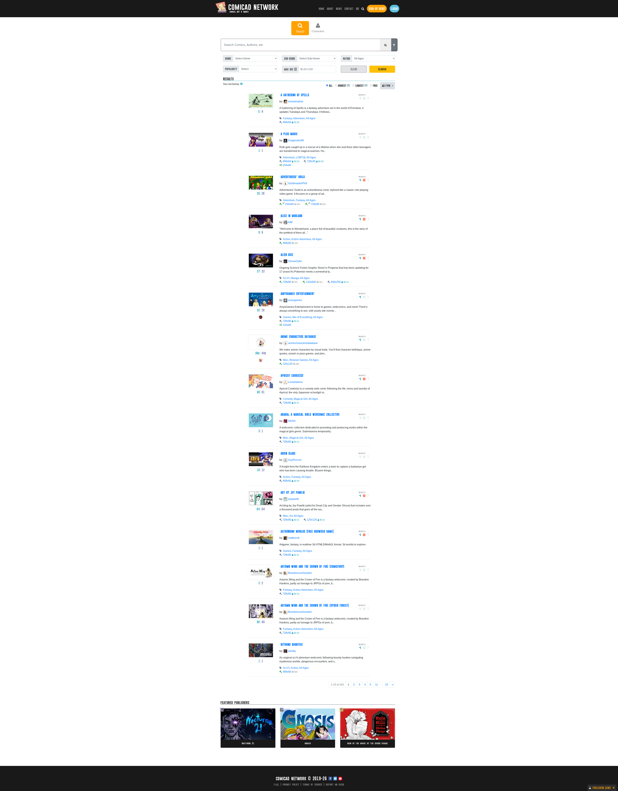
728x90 (315, 204)
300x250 (336, 282)
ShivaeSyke (294, 261)
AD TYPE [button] (386, 85)
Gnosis (308, 743)
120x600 (311, 282)
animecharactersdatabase (302, 343)
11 (376, 684)
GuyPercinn (294, 459)
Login (394, 8)
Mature (244, 728)
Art (291, 515)
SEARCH (382, 69)
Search (300, 31)
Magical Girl (300, 399)
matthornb (293, 538)
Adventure (299, 118)
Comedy (287, 399)
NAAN (291, 421)
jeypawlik (293, 499)
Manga (295, 278)
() (344, 85)
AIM (289, 222)
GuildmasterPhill (297, 183)
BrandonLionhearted (299, 573)
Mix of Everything (302, 317)
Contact (348, 8)
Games (287, 317)
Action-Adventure (301, 239)
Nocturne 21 (248, 743)
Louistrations (295, 382)
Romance (350, 728)
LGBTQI (300, 157)
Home (322, 8)
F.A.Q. (276, 784)
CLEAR (354, 69)
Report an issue (335, 784)
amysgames (294, 300)
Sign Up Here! (377, 8)
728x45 (311, 161)
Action (286, 239)
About (330, 8)
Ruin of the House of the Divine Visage (367, 743)
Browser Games (299, 360)
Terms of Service (313, 784)
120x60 (287, 325)
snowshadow (295, 101)
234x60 (287, 165)
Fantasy (287, 118)
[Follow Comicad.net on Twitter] (335, 779)
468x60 (287, 122)
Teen (315, 725)
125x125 (288, 363)
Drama (237, 728)
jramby (291, 651)
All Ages (310, 118)
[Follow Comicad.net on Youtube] (340, 779)
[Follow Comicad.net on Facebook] (330, 779)
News (339, 8)
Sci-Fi (286, 278)
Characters (318, 31)
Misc (285, 360)
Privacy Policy (291, 784)
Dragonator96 (295, 140)
